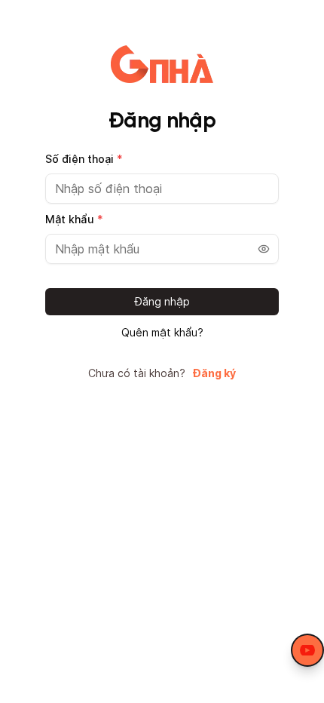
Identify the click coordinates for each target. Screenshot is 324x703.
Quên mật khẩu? (162, 332)
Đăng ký (214, 373)
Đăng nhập (162, 301)
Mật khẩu (74, 219)
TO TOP (298, 692)
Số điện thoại (84, 158)
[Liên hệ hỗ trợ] (307, 650)
